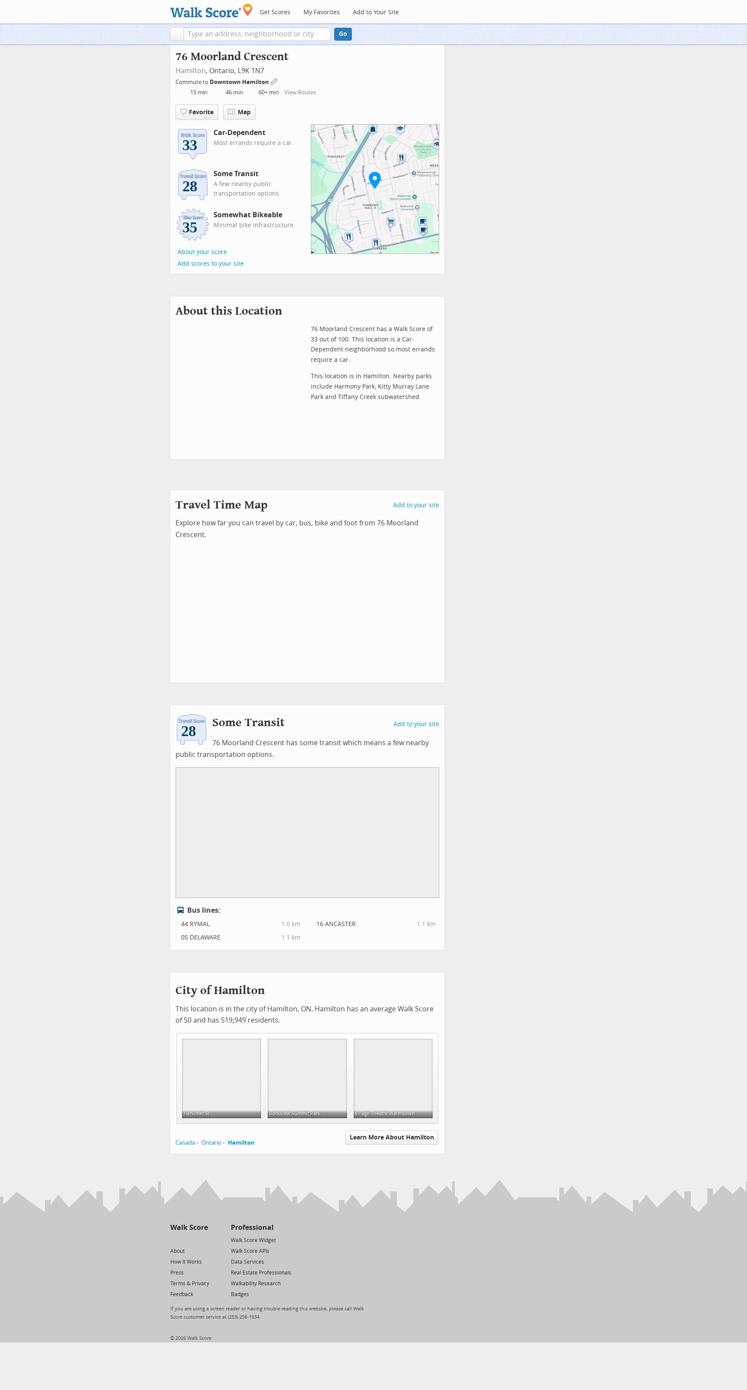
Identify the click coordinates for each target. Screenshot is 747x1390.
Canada (185, 1142)
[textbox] (257, 34)
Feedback (181, 1294)
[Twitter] (175, 1240)
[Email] (202, 1240)
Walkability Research (256, 1284)
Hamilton (191, 71)
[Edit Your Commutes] (274, 81)
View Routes (300, 92)
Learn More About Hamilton (392, 1137)
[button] (177, 34)
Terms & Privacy (189, 1284)
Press (177, 1273)
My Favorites (321, 12)
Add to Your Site (376, 12)
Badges (240, 1294)
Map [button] (244, 112)
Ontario (211, 1142)
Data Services (247, 1262)
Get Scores (275, 12)
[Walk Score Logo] (211, 10)
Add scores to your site (211, 263)
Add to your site (416, 505)
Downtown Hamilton (240, 82)
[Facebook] (189, 1240)
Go (343, 34)
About (177, 1251)
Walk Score (189, 1227)
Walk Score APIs (250, 1251)
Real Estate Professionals (261, 1273)
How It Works (186, 1262)
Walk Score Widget (253, 1240)
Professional (252, 1227)
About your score (202, 252)
